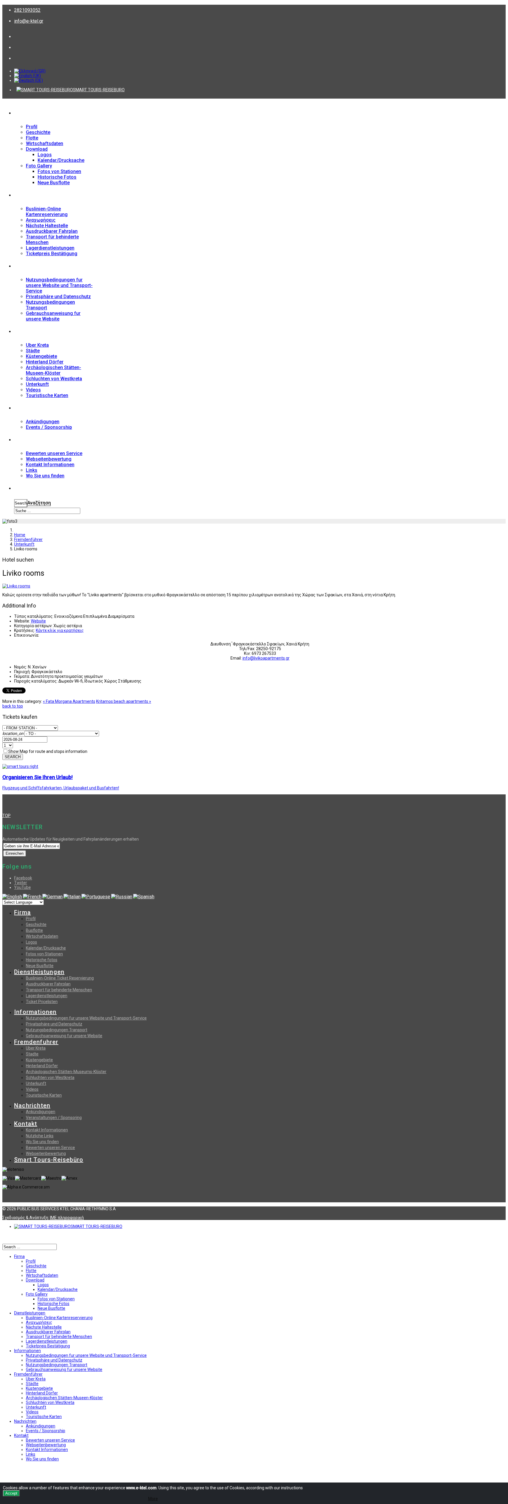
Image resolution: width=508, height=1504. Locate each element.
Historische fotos (41, 959)
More (153, 1498)
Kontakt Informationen (47, 1130)
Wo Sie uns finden (42, 1141)
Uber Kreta (36, 1048)
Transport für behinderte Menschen (59, 989)
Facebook (23, 878)
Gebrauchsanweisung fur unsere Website (64, 1035)
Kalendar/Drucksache (46, 948)
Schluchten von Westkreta (50, 1077)
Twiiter (20, 882)
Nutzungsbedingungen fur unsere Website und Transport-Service (86, 1018)
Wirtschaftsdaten (42, 936)
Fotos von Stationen (44, 954)
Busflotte (34, 930)
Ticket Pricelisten (42, 1001)
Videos (32, 1089)
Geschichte (36, 924)
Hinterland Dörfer (42, 1065)
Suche (22, 489)
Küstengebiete (39, 1060)
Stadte (32, 1054)
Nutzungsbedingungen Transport (56, 1029)
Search (21, 503)
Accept (11, 1493)
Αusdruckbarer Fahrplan (48, 984)
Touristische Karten (44, 1095)
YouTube (22, 887)
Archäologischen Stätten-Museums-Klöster (66, 1071)
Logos (31, 942)
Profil (31, 918)
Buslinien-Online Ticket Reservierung (60, 978)
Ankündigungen (40, 1111)
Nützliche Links (40, 1135)
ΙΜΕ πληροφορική (67, 1217)
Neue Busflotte (40, 965)
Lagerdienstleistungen (46, 995)
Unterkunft (36, 1083)
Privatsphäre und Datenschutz (54, 1024)
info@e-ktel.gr (28, 21)
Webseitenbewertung (46, 1153)
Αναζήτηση (39, 503)
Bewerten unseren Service (50, 1147)
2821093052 (27, 10)
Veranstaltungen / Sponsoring (54, 1117)
